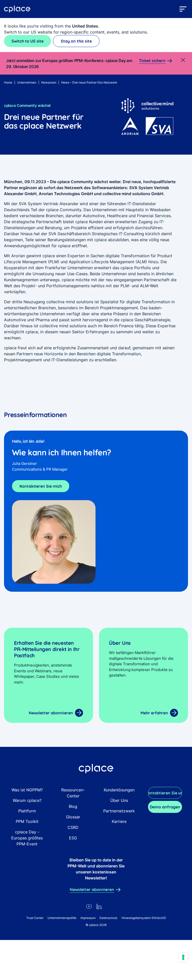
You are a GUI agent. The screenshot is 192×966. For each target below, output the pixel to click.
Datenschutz (109, 918)
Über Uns (119, 800)
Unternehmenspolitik (62, 918)
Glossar (73, 816)
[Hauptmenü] (183, 9)
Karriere (119, 821)
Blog (73, 806)
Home (8, 82)
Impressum (88, 918)
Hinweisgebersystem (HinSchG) (144, 918)
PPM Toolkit (27, 821)
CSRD (73, 827)
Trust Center (35, 918)
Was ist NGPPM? (27, 789)
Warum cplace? (27, 800)
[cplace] (17, 9)
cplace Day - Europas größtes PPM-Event (27, 837)
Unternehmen (26, 82)
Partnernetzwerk (119, 810)
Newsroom (48, 82)
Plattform (27, 810)
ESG (73, 837)
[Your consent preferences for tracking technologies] (183, 957)
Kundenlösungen (119, 789)
